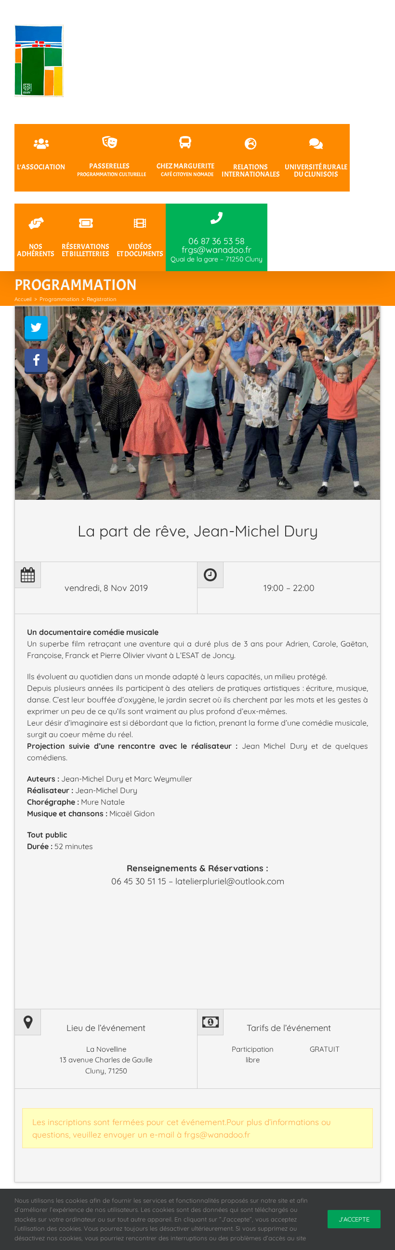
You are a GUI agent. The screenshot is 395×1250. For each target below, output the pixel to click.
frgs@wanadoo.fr (217, 1134)
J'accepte (354, 1219)
